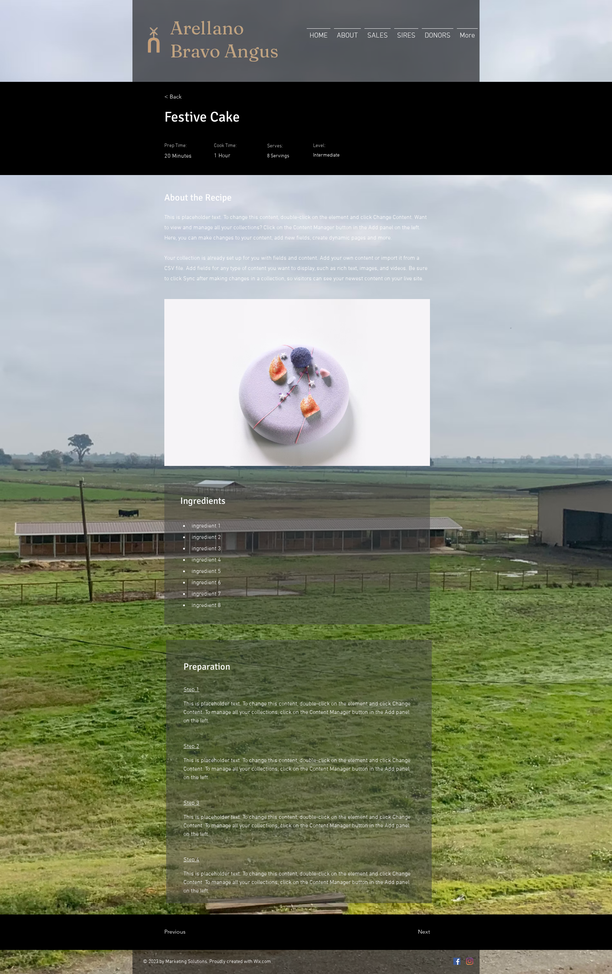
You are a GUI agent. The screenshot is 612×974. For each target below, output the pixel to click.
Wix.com (262, 962)
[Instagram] (469, 961)
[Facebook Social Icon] (456, 961)
